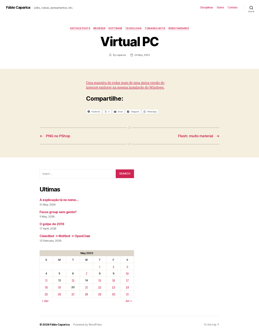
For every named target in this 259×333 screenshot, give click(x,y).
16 (113, 280)
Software (115, 28)
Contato (233, 7)
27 (72, 294)
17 (127, 280)
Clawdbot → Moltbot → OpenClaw (65, 236)
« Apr (45, 300)
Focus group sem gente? (58, 212)
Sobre (220, 7)
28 (86, 294)
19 (59, 287)
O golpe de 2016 (52, 224)
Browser (99, 28)
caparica (121, 54)
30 (113, 294)
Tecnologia (133, 28)
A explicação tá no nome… (59, 200)
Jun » (128, 300)
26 (59, 294)
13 (73, 280)
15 (99, 280)
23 (113, 287)
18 (46, 287)
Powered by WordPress (87, 324)
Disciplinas (206, 7)
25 (46, 294)
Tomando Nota (155, 28)
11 (46, 280)
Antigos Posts (80, 28)
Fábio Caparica (18, 7)
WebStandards (178, 28)
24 (127, 287)
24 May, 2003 (142, 54)
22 (99, 287)
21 (86, 287)
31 (127, 294)
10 (127, 273)
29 (99, 294)
